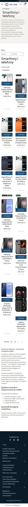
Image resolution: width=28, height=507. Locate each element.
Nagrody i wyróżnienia (9, 458)
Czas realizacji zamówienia (10, 481)
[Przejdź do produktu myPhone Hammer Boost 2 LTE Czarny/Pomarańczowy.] (21, 247)
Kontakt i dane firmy (8, 449)
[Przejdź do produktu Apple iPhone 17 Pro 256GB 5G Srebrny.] (7, 124)
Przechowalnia (7, 470)
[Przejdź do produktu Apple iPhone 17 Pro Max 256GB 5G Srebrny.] (21, 163)
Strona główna (5, 8)
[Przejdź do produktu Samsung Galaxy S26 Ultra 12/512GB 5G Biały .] (7, 80)
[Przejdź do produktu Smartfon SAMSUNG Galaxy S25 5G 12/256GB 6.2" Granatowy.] (7, 290)
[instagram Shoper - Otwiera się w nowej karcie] (18, 440)
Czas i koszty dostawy (9, 479)
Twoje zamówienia (8, 465)
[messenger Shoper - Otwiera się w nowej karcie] (14, 440)
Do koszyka (7, 83)
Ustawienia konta (7, 467)
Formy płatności (7, 477)
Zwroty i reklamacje (8, 484)
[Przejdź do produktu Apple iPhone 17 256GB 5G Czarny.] (21, 86)
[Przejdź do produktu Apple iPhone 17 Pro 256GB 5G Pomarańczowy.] (21, 124)
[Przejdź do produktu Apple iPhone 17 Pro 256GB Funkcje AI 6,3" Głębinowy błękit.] (7, 163)
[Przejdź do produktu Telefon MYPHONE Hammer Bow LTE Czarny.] (21, 299)
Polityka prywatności (9, 493)
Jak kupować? (6, 495)
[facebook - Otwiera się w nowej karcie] (10, 440)
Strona (6, 342)
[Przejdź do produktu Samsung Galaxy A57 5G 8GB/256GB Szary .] (7, 206)
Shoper (18, 500)
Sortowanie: (5, 67)
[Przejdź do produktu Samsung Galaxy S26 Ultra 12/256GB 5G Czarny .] (21, 203)
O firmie (4, 456)
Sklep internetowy (12, 505)
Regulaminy (6, 491)
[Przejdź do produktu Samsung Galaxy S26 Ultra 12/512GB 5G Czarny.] (7, 244)
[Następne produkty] (18, 341)
